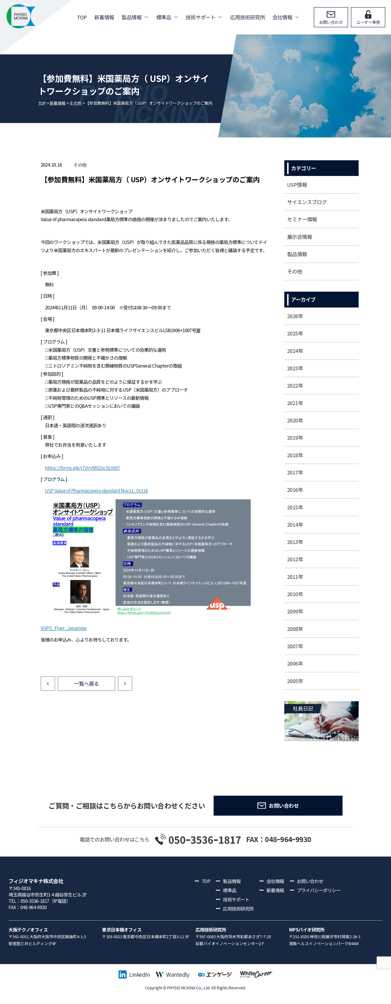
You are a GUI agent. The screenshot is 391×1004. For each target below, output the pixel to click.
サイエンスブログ (307, 201)
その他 (79, 164)
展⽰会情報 (299, 236)
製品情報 (132, 17)
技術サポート (201, 17)
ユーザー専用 (368, 22)
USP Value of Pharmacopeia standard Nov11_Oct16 (96, 490)
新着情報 (104, 17)
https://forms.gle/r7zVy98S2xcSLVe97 (82, 467)
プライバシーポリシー (318, 890)
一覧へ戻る (86, 683)
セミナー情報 (302, 219)
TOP (82, 17)
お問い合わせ (331, 22)
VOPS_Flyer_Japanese (64, 628)
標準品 (163, 17)
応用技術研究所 (247, 17)
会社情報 (282, 17)
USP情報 (297, 184)
